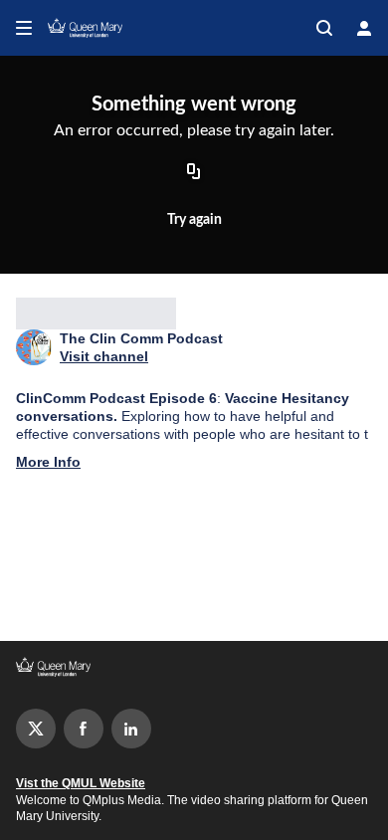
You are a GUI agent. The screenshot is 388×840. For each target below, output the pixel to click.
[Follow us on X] (36, 728)
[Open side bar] (24, 28)
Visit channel (104, 356)
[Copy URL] (194, 173)
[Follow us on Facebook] (83, 728)
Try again (194, 220)
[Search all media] (324, 28)
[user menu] (364, 28)
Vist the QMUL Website (80, 783)
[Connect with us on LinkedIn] (131, 728)
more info (48, 462)
